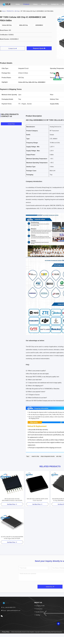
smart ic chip (35, 456)
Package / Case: (31, 170)
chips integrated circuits (48, 456)
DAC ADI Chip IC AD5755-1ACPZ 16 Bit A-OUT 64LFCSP (37, 499)
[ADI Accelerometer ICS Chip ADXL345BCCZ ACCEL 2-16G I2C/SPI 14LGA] (12, 484)
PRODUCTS (10, 11)
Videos (35, 4)
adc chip (58, 456)
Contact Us (54, 4)
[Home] (6, 4)
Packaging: (30, 174)
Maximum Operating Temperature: (37, 162)
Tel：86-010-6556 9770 (8, 607)
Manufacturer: (30, 126)
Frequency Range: (32, 142)
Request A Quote (38, 48)
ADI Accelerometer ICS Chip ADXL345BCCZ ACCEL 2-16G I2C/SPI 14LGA (12, 499)
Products (26, 4)
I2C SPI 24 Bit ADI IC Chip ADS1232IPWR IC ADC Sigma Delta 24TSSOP (12, 537)
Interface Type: (31, 166)
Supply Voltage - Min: (33, 146)
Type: (28, 138)
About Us (44, 4)
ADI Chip (17, 11)
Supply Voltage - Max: (33, 150)
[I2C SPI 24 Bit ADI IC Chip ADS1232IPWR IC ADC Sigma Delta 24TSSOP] (12, 522)
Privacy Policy (5, 631)
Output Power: (30, 154)
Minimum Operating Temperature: (36, 158)
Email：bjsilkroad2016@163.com (11, 610)
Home (18, 4)
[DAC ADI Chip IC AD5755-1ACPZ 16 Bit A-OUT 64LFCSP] (37, 484)
